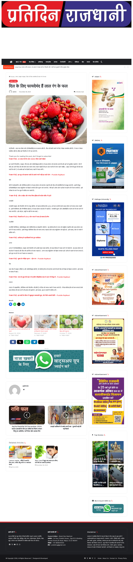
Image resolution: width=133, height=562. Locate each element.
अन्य (69, 62)
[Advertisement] (66, 43)
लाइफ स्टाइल (22, 76)
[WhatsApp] (19, 544)
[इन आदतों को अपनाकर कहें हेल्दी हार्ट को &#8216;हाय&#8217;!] (20, 321)
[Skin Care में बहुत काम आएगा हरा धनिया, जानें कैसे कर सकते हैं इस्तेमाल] (46, 452)
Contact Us (113, 558)
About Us (106, 558)
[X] (12, 544)
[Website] (24, 389)
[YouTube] (14, 544)
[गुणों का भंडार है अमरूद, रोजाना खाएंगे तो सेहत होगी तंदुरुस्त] (71, 321)
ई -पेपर (21, 62)
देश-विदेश (31, 62)
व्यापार (88, 62)
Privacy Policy (122, 558)
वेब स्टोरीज (96, 62)
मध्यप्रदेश (48, 62)
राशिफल (77, 62)
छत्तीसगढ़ (40, 62)
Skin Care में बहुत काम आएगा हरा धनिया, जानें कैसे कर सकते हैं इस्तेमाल (46, 461)
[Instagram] (17, 544)
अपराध (55, 62)
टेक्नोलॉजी (62, 62)
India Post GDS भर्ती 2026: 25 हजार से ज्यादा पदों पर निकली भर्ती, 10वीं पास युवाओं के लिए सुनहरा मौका (42, 67)
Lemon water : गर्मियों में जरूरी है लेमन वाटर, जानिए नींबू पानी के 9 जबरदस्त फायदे (20, 462)
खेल (83, 62)
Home (12, 76)
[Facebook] (9, 544)
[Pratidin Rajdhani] (66, 14)
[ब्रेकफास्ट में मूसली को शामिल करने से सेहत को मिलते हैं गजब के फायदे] (46, 321)
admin (14, 92)
